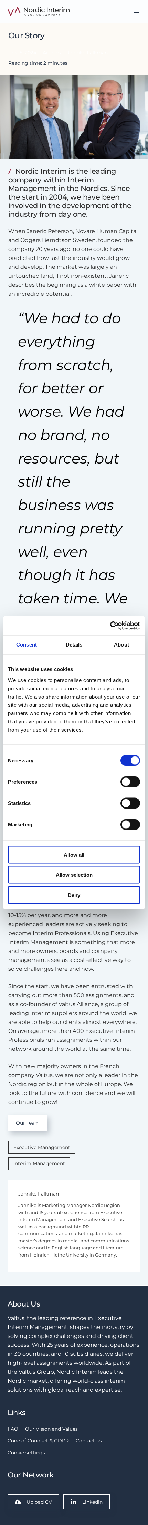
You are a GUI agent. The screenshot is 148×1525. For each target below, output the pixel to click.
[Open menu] (137, 11)
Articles (52, 53)
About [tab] (121, 645)
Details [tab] (74, 645)
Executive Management (41, 1147)
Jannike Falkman (38, 1194)
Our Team (28, 1123)
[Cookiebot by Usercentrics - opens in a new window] (110, 625)
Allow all (74, 854)
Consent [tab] (26, 645)
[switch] (130, 781)
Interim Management (39, 1163)
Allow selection (74, 875)
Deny (74, 895)
